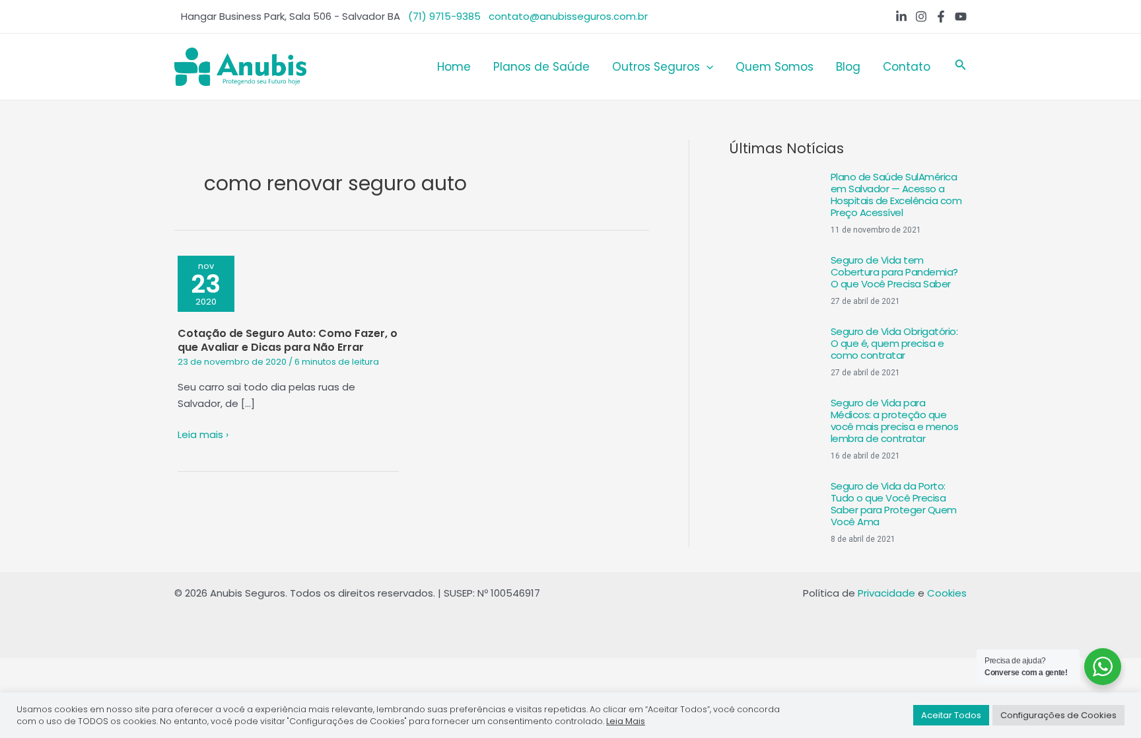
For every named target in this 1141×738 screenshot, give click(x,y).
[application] (706, 67)
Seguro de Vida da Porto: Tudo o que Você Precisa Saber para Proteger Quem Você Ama (894, 504)
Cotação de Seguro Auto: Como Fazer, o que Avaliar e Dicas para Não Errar (288, 340)
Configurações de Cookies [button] (1058, 715)
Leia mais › (203, 435)
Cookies (947, 593)
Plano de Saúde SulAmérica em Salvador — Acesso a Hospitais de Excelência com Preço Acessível (896, 194)
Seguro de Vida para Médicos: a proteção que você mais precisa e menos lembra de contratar (895, 420)
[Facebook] (941, 16)
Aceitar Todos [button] (951, 715)
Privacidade (886, 593)
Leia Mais (625, 721)
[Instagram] (921, 16)
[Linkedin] (901, 16)
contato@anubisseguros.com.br (568, 16)
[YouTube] (961, 16)
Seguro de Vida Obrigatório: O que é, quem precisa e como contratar (894, 343)
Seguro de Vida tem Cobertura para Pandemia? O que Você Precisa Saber (894, 272)
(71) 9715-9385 (444, 16)
